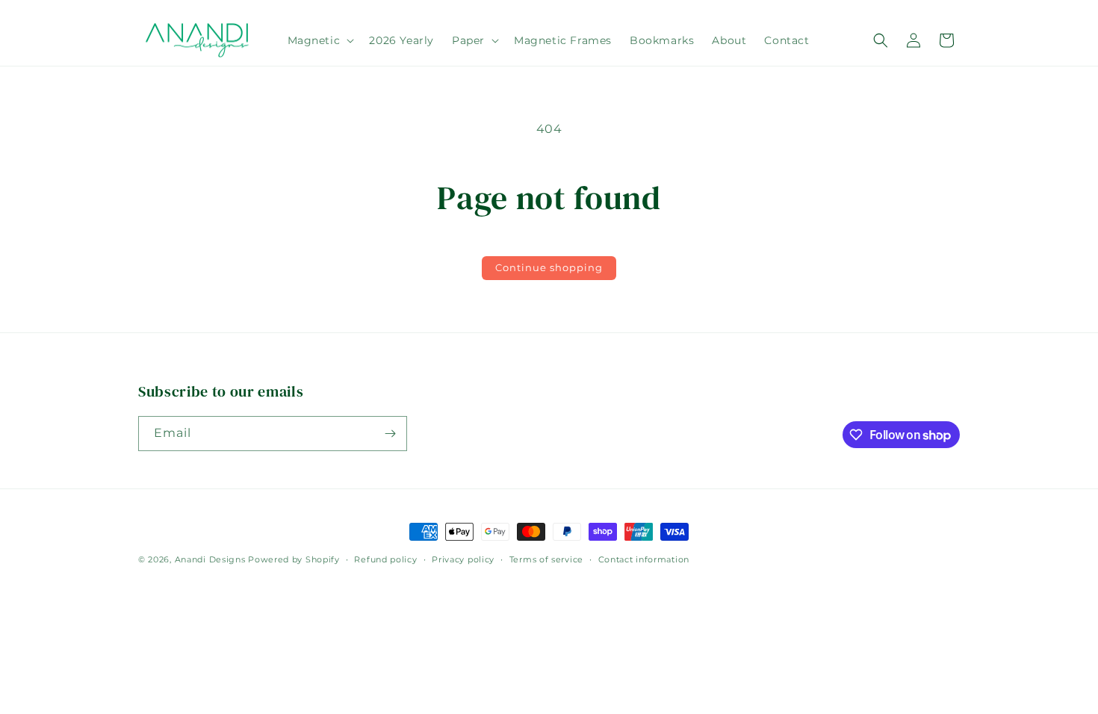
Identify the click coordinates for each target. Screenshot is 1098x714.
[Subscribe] (389, 433)
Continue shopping (549, 267)
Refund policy (385, 559)
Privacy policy (463, 559)
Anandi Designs (210, 559)
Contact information (643, 559)
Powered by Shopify (294, 559)
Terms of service (546, 559)
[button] (320, 40)
